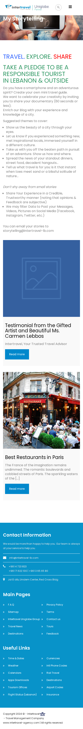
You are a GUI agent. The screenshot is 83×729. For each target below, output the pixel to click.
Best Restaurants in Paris (34, 457)
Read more (17, 354)
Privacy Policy (55, 604)
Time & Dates (16, 658)
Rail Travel (53, 673)
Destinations (15, 633)
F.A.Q (11, 604)
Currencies (53, 658)
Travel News (15, 626)
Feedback (53, 633)
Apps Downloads (18, 680)
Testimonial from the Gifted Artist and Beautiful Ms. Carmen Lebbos (38, 330)
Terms (50, 612)
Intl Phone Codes (57, 665)
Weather (13, 665)
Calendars (14, 673)
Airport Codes (55, 687)
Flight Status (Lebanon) (22, 694)
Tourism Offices (17, 687)
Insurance (53, 694)
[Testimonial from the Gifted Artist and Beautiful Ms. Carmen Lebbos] (41, 278)
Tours (50, 626)
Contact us (53, 619)
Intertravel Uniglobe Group (24, 619)
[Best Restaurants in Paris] (41, 410)
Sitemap (13, 612)
